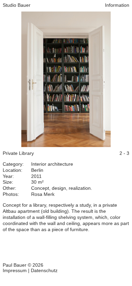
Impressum (15, 270)
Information (117, 5)
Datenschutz (44, 270)
